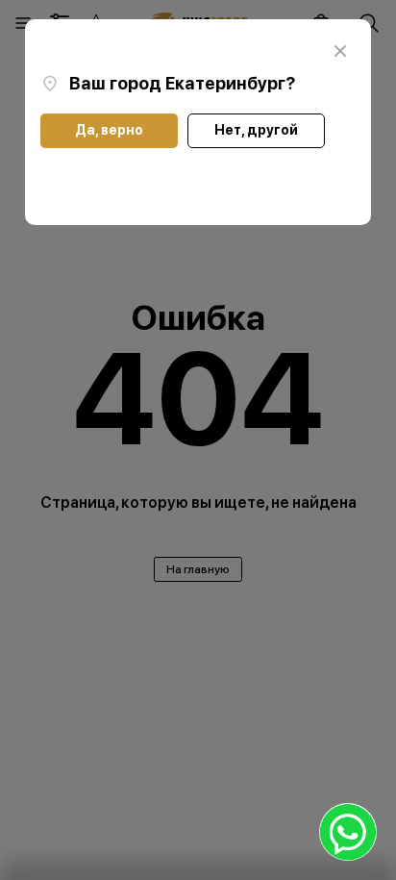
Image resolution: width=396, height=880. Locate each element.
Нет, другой (256, 130)
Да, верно (109, 130)
